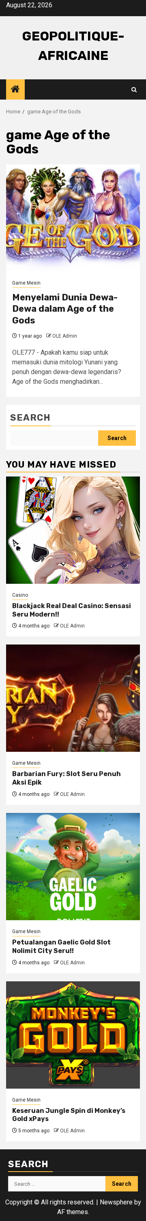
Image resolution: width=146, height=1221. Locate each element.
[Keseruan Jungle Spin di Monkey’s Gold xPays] (73, 1035)
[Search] (134, 90)
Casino (20, 595)
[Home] (15, 90)
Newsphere (116, 1202)
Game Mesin (26, 283)
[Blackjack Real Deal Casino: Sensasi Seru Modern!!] (73, 530)
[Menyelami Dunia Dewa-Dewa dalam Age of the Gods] (73, 218)
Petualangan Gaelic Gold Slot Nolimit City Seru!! (61, 946)
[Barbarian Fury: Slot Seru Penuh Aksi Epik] (73, 698)
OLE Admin (64, 336)
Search (30, 417)
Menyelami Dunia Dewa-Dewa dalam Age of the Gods (65, 309)
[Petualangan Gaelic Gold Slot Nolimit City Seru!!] (73, 866)
